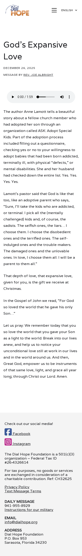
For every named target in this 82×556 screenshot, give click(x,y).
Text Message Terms (23, 491)
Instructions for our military (29, 510)
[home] (17, 10)
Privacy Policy (17, 487)
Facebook (17, 433)
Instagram (18, 443)
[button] (54, 10)
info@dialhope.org (21, 522)
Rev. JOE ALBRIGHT (38, 74)
